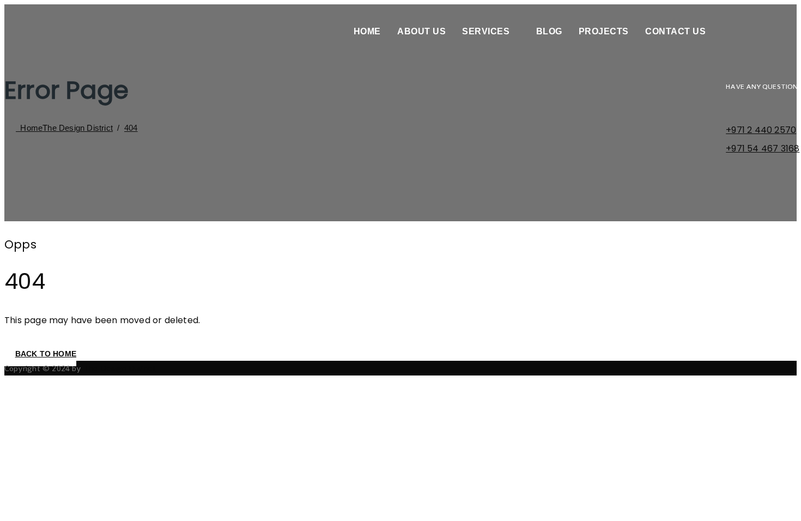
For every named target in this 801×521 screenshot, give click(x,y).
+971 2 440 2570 (761, 130)
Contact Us (675, 31)
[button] (40, 353)
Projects (604, 31)
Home (367, 31)
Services (485, 31)
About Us (421, 31)
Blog (549, 31)
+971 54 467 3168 (762, 148)
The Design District (119, 368)
